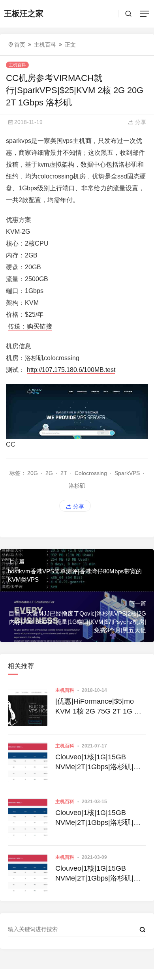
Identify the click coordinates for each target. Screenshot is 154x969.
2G (49, 473)
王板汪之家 (23, 13)
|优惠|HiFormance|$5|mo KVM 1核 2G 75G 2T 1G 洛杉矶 (98, 706)
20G (32, 473)
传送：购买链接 (30, 326)
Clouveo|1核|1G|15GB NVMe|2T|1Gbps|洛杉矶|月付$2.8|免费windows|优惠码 (99, 818)
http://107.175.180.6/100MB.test (71, 369)
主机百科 (45, 44)
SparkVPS (127, 473)
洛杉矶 (77, 486)
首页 (19, 44)
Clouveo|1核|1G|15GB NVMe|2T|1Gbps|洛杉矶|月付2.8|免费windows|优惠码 (98, 762)
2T (63, 473)
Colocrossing (91, 473)
